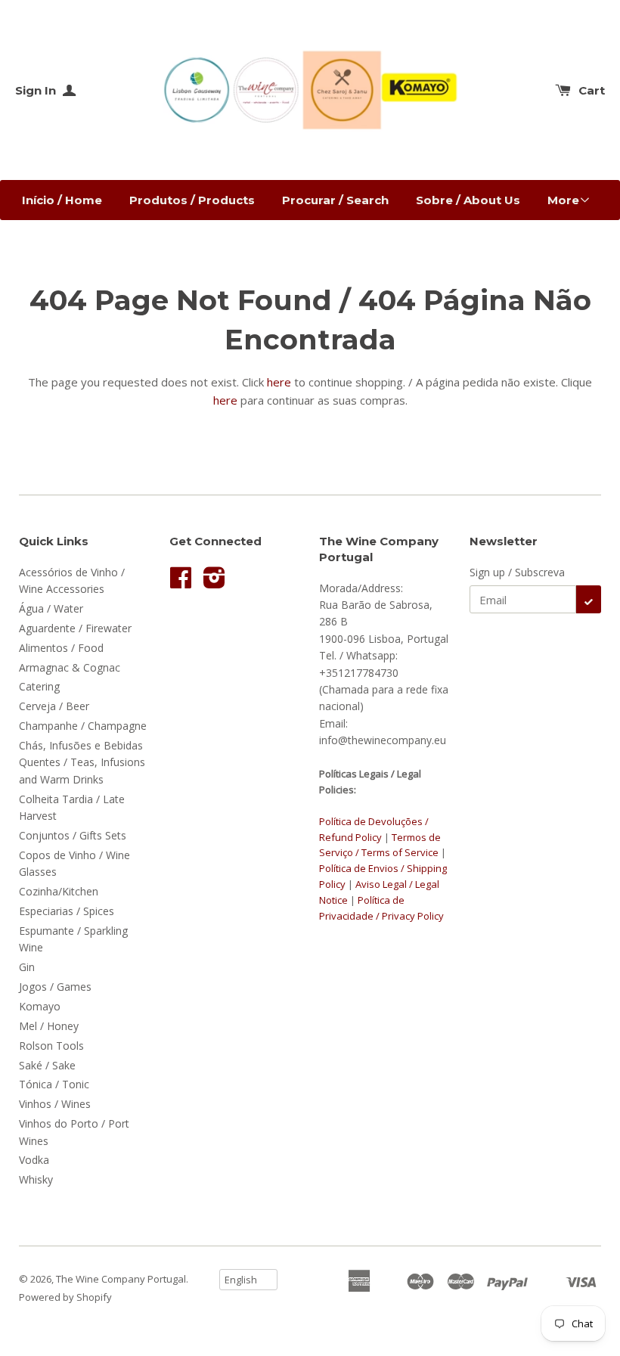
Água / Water (51, 608)
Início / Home (62, 200)
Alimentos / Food (61, 648)
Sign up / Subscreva (517, 572)
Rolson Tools (51, 1045)
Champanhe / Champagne (83, 725)
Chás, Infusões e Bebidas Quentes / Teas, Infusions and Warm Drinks (82, 762)
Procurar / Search (335, 200)
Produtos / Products (192, 200)
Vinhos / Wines (55, 1104)
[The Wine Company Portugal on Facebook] (180, 583)
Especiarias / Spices (66, 911)
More (563, 200)
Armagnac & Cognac (69, 667)
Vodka (34, 1160)
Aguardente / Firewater (75, 628)
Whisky (36, 1179)
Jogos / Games (55, 986)
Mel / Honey (49, 1026)
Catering (39, 686)
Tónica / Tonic (54, 1084)
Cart (591, 90)
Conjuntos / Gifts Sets (72, 835)
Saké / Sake (47, 1065)
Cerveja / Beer (54, 706)
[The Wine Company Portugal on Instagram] (214, 583)
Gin (27, 967)
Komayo (39, 1006)
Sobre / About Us (468, 200)
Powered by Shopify (65, 1297)
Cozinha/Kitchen (58, 891)
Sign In (37, 90)
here (279, 381)
